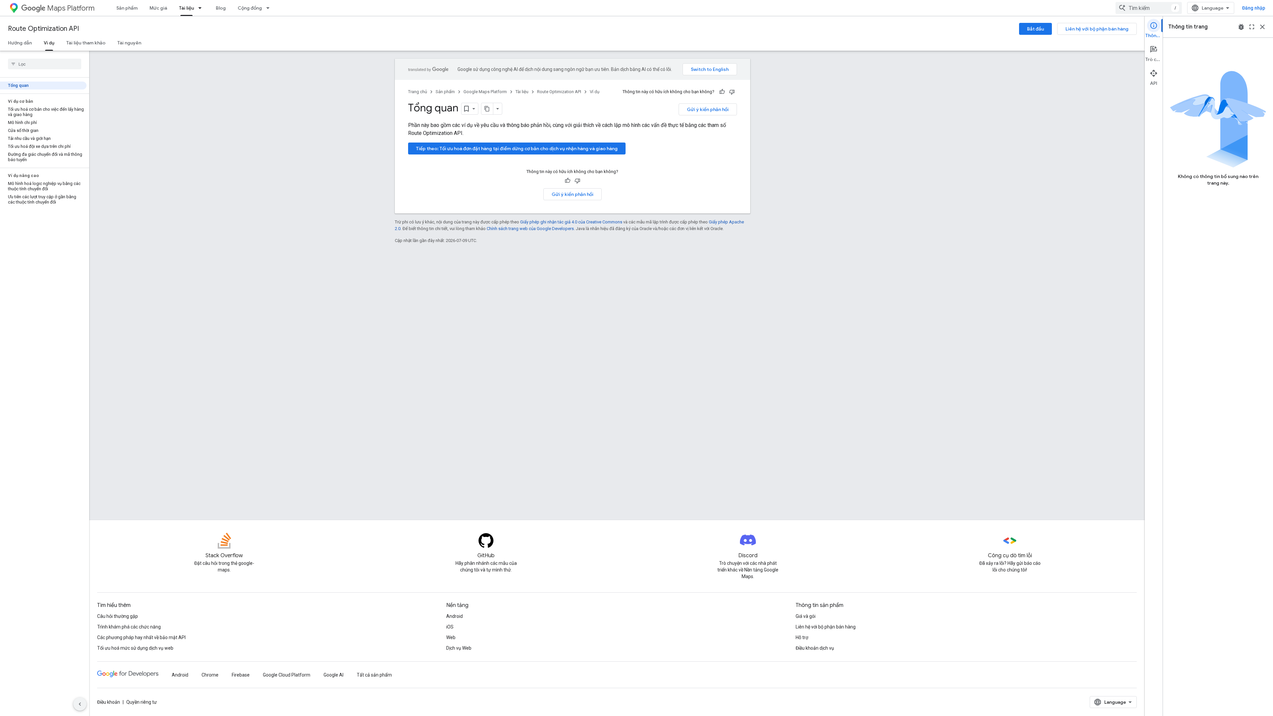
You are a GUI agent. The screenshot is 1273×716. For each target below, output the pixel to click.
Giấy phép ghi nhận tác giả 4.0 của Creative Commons (571, 221)
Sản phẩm (127, 8)
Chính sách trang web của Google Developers (530, 228)
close (1262, 27)
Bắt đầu (1035, 29)
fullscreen (1252, 27)
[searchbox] (44, 64)
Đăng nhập (1253, 8)
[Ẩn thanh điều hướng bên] (80, 704)
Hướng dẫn (20, 43)
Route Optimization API (43, 29)
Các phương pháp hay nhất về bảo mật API (141, 637)
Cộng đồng (250, 8)
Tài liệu (186, 8)
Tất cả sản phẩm (374, 675)
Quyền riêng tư (141, 702)
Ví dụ (49, 43)
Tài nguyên (129, 43)
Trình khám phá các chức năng (129, 626)
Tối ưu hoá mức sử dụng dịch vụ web (135, 648)
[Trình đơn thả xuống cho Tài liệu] (202, 8)
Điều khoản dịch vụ (815, 648)
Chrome (210, 675)
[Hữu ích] (722, 92)
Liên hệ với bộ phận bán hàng (1096, 29)
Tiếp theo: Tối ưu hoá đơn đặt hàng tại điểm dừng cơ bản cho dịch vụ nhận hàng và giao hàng (517, 148)
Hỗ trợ (802, 637)
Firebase (241, 675)
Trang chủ (417, 91)
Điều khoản (108, 702)
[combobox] (1149, 8)
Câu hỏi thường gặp (117, 616)
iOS (450, 626)
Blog (221, 8)
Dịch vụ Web (458, 648)
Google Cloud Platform (286, 675)
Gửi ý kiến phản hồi (708, 109)
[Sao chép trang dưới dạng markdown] (487, 108)
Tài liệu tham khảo (85, 43)
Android (454, 616)
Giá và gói (806, 616)
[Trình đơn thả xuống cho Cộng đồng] (270, 8)
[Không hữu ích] (732, 92)
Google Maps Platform (485, 91)
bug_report (1241, 27)
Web (450, 637)
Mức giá (158, 8)
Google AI (333, 675)
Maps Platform (70, 8)
